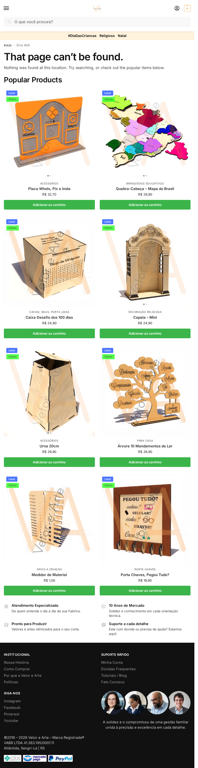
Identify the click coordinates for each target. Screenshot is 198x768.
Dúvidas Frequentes (118, 669)
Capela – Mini (145, 317)
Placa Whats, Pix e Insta (49, 188)
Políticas (11, 682)
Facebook (12, 707)
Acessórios (49, 183)
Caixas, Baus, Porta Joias (49, 312)
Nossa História (16, 662)
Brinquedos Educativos (145, 183)
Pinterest (11, 714)
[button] (187, 8)
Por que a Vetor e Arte (23, 675)
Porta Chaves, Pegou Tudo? (145, 574)
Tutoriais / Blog (114, 675)
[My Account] (177, 8)
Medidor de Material (49, 574)
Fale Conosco (113, 682)
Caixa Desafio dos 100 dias (49, 317)
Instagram (12, 701)
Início (8, 45)
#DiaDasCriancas (82, 36)
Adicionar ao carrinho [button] (49, 205)
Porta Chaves (145, 569)
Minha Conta (112, 662)
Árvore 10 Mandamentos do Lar (145, 446)
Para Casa (145, 440)
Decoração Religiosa (145, 312)
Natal (122, 36)
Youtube (11, 721)
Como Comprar (17, 669)
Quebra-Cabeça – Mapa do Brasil (145, 188)
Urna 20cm (49, 446)
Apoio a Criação (49, 569)
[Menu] (11, 8)
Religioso (107, 36)
